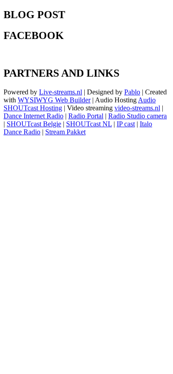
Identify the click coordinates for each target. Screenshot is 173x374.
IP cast (126, 124)
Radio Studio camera (137, 116)
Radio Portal (85, 116)
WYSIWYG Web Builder (54, 100)
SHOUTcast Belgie (34, 124)
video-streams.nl (137, 108)
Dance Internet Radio (33, 116)
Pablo (132, 92)
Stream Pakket (65, 132)
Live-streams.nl (60, 92)
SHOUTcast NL (89, 124)
